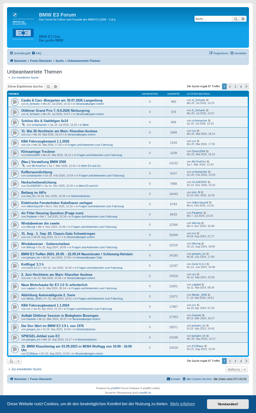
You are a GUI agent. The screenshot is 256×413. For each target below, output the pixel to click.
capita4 (30, 288)
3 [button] (235, 86)
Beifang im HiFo (33, 192)
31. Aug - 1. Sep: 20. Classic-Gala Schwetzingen (58, 234)
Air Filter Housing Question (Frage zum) (52, 213)
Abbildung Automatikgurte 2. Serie (48, 295)
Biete (86, 124)
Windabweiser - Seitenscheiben (45, 244)
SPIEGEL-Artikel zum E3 (40, 336)
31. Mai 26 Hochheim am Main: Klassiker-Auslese (59, 131)
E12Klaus (32, 353)
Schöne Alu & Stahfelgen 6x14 (44, 121)
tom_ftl (30, 196)
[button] (246, 87)
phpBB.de (145, 392)
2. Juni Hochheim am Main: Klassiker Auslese (56, 274)
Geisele (31, 319)
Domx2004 (33, 155)
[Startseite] (23, 25)
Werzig (30, 226)
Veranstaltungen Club (89, 257)
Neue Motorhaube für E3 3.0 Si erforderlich (54, 285)
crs (28, 134)
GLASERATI (34, 185)
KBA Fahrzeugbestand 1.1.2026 (45, 141)
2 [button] (230, 86)
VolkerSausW (34, 206)
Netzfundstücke (80, 196)
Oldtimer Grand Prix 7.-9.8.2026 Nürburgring (55, 110)
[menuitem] (37, 53)
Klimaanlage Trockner (38, 152)
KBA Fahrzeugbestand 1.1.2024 (45, 305)
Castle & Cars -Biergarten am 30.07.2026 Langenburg (61, 100)
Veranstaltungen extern (90, 103)
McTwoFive (39, 165)
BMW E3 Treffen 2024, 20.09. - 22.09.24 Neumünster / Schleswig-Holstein (77, 254)
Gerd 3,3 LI (33, 267)
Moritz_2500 (34, 298)
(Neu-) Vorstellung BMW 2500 (43, 162)
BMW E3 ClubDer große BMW (51, 38)
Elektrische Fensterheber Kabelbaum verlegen (56, 203)
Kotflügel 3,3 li (32, 264)
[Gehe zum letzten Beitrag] (207, 100)
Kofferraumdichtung (36, 172)
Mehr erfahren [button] (182, 404)
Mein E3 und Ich (91, 165)
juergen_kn (33, 257)
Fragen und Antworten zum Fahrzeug (90, 144)
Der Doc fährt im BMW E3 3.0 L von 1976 (52, 326)
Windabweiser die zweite (40, 223)
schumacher (39, 124)
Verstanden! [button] (228, 404)
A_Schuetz (33, 103)
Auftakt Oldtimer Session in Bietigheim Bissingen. (60, 316)
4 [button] (241, 86)
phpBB (115, 388)
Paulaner (31, 216)
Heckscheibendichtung (38, 182)
